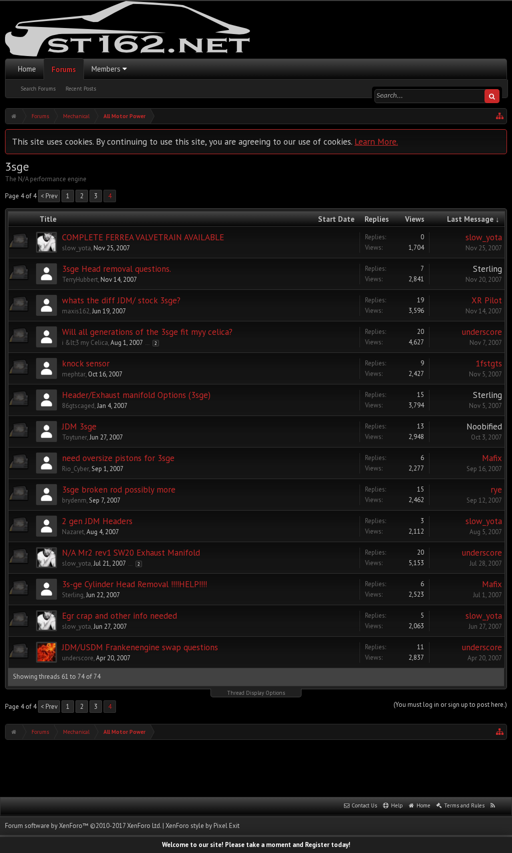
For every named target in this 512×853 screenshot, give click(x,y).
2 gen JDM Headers (97, 521)
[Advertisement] (256, 767)
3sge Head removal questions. (116, 268)
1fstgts (489, 363)
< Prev (49, 196)
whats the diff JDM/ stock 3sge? (121, 300)
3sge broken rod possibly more (119, 489)
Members (106, 69)
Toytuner (74, 437)
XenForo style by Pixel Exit (203, 825)
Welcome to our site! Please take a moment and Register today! (256, 844)
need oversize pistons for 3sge (118, 458)
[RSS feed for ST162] (493, 806)
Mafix (492, 458)
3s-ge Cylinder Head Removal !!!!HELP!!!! (134, 584)
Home (27, 69)
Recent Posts (81, 88)
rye (496, 489)
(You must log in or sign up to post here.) (450, 704)
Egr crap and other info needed (119, 615)
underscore (482, 331)
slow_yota (76, 248)
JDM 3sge (79, 426)
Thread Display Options (256, 692)
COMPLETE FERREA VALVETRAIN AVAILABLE (143, 237)
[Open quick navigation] (500, 116)
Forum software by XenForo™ (83, 825)
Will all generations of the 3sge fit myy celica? (147, 331)
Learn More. (376, 141)
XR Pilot (487, 300)
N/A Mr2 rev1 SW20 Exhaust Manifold (131, 552)
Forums (64, 69)
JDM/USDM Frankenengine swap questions (140, 647)
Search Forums (38, 88)
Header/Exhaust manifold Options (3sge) (136, 394)
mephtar (74, 374)
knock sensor (86, 363)
